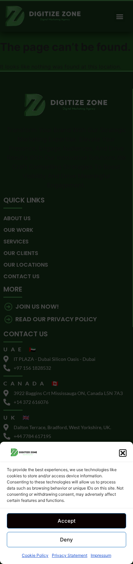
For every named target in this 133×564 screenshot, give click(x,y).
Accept (67, 521)
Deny (66, 539)
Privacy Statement (69, 555)
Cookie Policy (35, 555)
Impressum (101, 555)
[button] (122, 453)
